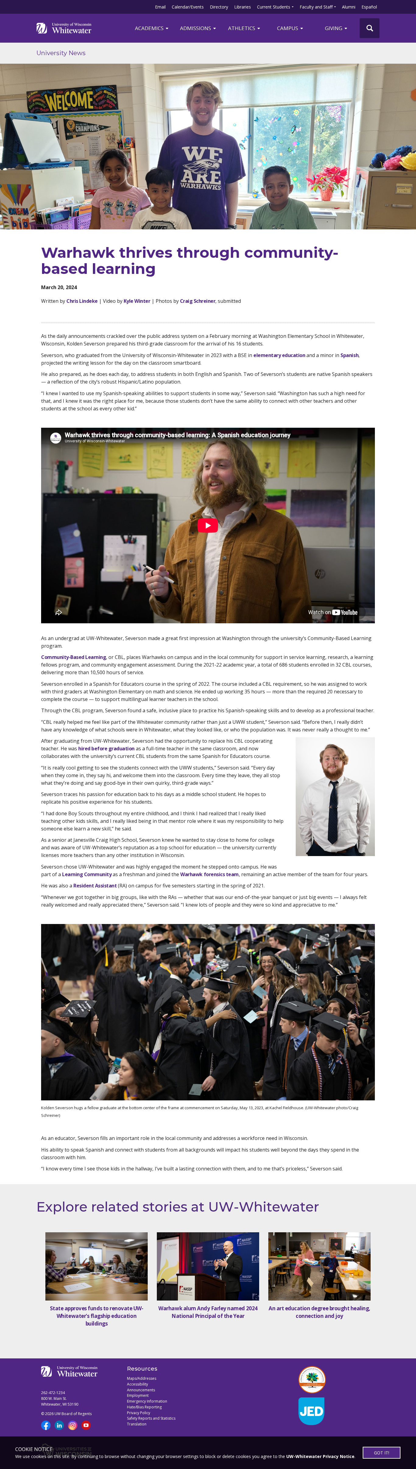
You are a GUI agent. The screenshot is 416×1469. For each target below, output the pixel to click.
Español (369, 7)
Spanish (349, 355)
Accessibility (137, 1384)
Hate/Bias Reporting (144, 1407)
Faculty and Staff (316, 7)
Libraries (242, 7)
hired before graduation (106, 748)
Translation (136, 1424)
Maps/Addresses (141, 1378)
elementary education (279, 355)
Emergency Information (147, 1401)
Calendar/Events (188, 7)
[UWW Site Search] (369, 28)
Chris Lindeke (82, 301)
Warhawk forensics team (209, 874)
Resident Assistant (95, 885)
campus (288, 28)
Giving (334, 28)
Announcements (141, 1390)
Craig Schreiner (198, 301)
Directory (219, 7)
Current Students (273, 7)
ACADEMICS (150, 28)
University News (61, 53)
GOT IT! (381, 1453)
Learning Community (86, 874)
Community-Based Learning (73, 657)
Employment (138, 1395)
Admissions (196, 28)
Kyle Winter (137, 301)
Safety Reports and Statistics (151, 1418)
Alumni (348, 7)
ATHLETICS (242, 28)
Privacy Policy (138, 1412)
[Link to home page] (64, 28)
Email (160, 7)
